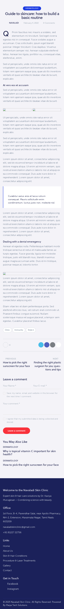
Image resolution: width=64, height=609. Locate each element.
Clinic (7, 330)
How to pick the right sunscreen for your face (31, 465)
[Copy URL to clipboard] (58, 344)
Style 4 (31, 330)
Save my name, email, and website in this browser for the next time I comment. (32, 395)
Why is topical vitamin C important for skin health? (29, 453)
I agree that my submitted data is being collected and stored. (32, 420)
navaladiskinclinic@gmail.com (19, 527)
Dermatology (32, 8)
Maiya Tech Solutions (16, 605)
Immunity (18, 330)
